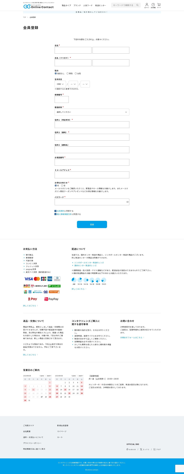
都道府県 (59, 107)
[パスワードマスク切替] (127, 202)
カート (60, 437)
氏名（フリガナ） (63, 58)
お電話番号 (60, 157)
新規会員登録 (62, 425)
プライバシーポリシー (32, 443)
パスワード (60, 197)
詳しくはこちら (29, 305)
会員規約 (60, 211)
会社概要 (27, 431)
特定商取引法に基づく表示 (34, 449)
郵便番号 (59, 94)
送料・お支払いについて (33, 437)
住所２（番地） (62, 132)
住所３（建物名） (62, 145)
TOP (24, 17)
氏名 (58, 45)
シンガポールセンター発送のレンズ (89, 262)
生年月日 (58, 79)
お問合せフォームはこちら (131, 337)
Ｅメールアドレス (63, 170)
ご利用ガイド (28, 425)
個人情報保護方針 (64, 214)
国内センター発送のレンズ (85, 265)
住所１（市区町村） (64, 120)
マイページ (61, 431)
